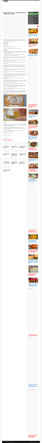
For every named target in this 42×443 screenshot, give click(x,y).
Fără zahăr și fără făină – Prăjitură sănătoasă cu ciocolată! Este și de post (33, 148)
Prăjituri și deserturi (31, 15)
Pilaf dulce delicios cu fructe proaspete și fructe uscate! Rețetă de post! (33, 170)
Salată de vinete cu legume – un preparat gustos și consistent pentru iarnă (33, 285)
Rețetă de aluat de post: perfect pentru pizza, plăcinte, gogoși (32, 274)
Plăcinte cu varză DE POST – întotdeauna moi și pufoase (33, 45)
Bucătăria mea (30, 20)
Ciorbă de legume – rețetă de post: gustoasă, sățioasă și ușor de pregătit (33, 251)
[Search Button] (38, 26)
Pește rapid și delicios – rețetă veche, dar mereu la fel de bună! (14, 147)
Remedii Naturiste (31, 23)
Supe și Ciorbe (30, 17)
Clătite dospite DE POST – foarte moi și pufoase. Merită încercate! (33, 436)
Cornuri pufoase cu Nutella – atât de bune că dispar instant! (6, 154)
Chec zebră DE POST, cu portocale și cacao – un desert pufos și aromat (33, 231)
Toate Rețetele (30, 12)
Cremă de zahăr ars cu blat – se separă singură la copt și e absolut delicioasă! (22, 147)
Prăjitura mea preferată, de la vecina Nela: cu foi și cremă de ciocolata (22, 154)
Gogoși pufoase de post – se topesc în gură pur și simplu (33, 160)
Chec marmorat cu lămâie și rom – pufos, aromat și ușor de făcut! (6, 171)
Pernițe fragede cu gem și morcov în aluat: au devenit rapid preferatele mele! (6, 163)
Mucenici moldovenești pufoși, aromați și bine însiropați (6, 147)
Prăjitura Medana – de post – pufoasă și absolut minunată (33, 116)
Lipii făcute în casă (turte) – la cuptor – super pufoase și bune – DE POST (33, 385)
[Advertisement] (21, 7)
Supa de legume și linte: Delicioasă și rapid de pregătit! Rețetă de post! (33, 241)
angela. (5, 1)
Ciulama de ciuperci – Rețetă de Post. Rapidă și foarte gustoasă (33, 180)
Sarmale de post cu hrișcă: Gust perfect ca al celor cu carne (33, 35)
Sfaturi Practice (31, 18)
